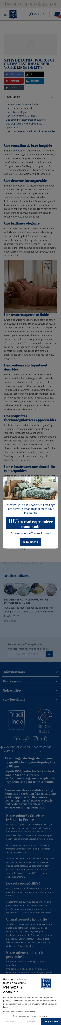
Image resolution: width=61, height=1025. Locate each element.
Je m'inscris (30, 542)
